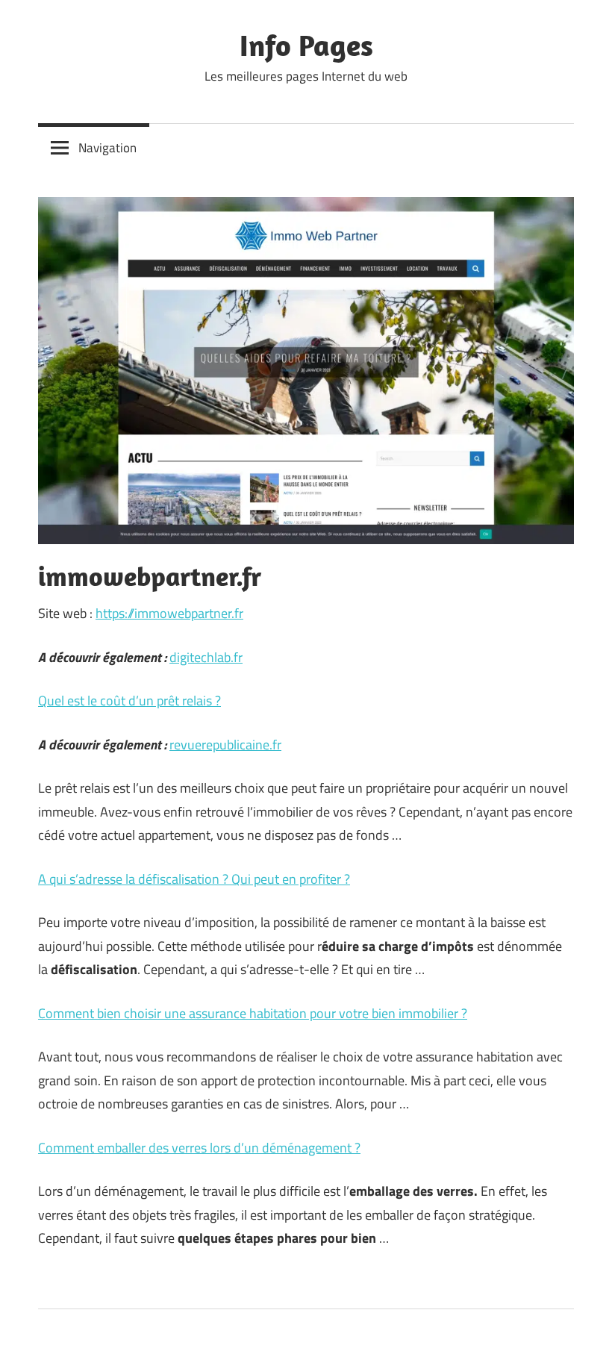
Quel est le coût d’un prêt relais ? (129, 700)
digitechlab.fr (206, 657)
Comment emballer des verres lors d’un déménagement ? (199, 1148)
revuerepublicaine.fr (225, 744)
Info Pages (306, 44)
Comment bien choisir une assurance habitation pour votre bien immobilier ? (252, 1013)
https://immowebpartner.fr (169, 613)
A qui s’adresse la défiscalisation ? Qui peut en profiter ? (194, 879)
